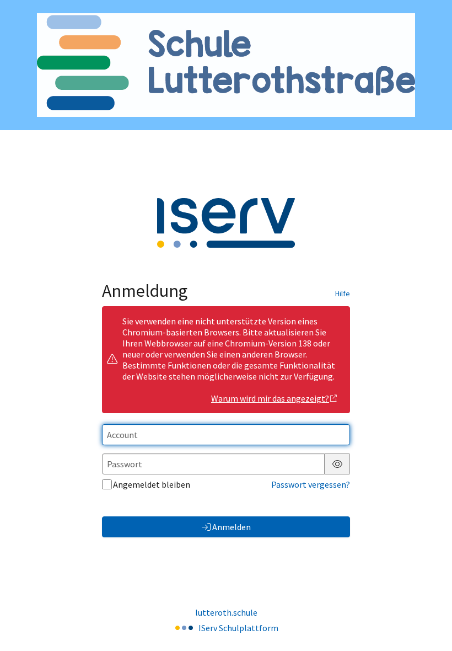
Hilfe (342, 293)
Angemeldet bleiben (151, 484)
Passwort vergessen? (310, 484)
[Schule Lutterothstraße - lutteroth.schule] (226, 65)
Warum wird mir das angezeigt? (270, 398)
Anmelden (231, 526)
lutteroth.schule (226, 612)
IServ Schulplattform (238, 627)
